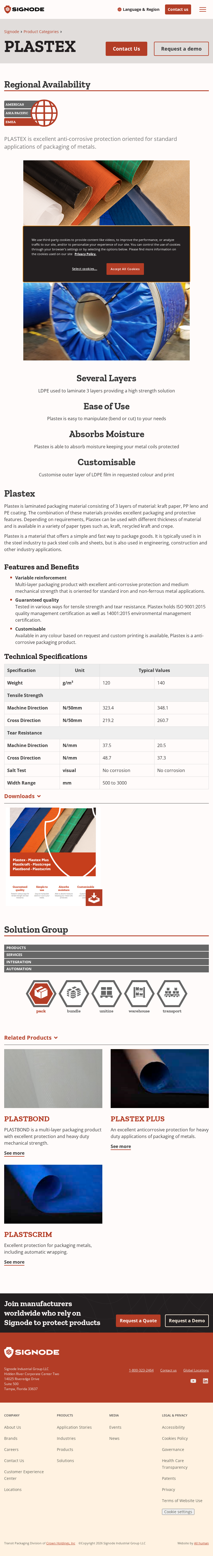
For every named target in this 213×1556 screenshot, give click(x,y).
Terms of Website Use (182, 1500)
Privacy (168, 1489)
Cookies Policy (175, 1438)
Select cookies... (84, 269)
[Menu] (203, 9)
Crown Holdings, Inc (60, 1543)
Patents (169, 1478)
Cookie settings (178, 1511)
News (114, 1438)
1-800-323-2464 (141, 1370)
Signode (11, 31)
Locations (13, 1489)
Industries (66, 1438)
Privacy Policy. (85, 254)
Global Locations (196, 1370)
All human (201, 1543)
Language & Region (141, 9)
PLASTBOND (27, 1118)
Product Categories (41, 31)
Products (65, 1449)
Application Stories (74, 1427)
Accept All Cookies (125, 269)
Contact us (178, 9)
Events (115, 1427)
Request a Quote (138, 1321)
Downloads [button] (19, 796)
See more (14, 1153)
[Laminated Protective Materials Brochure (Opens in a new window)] (53, 857)
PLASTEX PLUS (138, 1118)
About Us (12, 1427)
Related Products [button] (28, 1037)
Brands (10, 1438)
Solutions (65, 1460)
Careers (11, 1449)
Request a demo (185, 48)
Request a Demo (187, 1321)
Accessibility (173, 1427)
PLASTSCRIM (28, 1234)
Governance (173, 1449)
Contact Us (130, 48)
